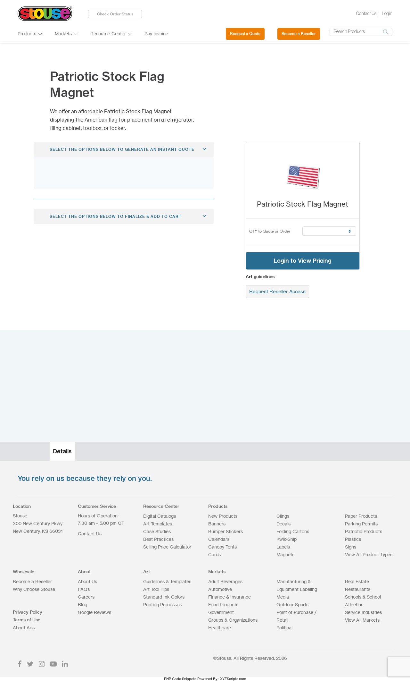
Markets (63, 33)
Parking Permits (361, 523)
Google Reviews (94, 612)
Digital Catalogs (159, 516)
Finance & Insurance (229, 597)
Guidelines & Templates (167, 581)
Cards (214, 554)
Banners (217, 523)
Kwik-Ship (286, 539)
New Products (222, 516)
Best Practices (158, 539)
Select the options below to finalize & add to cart (116, 216)
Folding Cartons (292, 531)
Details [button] (62, 451)
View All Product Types (368, 554)
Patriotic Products (363, 531)
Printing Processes (162, 604)
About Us (87, 581)
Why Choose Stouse (34, 589)
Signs (350, 546)
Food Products (223, 604)
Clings (282, 516)
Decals (283, 523)
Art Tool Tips (156, 589)
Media (282, 597)
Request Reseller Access (277, 291)
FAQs (84, 589)
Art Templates (157, 523)
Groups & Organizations (233, 620)
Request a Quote (245, 33)
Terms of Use (26, 620)
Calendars (218, 539)
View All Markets (362, 620)
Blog (82, 604)
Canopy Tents (222, 546)
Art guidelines (260, 276)
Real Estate (357, 581)
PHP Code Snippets (180, 679)
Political (284, 627)
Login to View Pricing (303, 260)
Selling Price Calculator (167, 546)
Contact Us (366, 14)
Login (387, 14)
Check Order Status (115, 14)
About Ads (24, 627)
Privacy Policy (27, 612)
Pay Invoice (156, 33)
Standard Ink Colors (163, 597)
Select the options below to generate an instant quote (122, 149)
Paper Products (361, 516)
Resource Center (108, 33)
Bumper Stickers (225, 531)
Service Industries (363, 612)
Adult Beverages (225, 581)
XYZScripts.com (233, 679)
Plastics (353, 539)
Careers (86, 597)
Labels (283, 546)
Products (27, 33)
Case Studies (157, 531)
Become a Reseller (299, 33)
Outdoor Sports (292, 604)
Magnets (285, 554)
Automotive (220, 589)
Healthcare (219, 627)
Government (221, 612)
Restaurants (357, 589)
